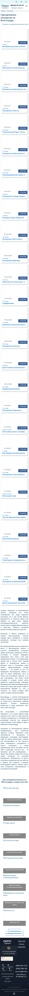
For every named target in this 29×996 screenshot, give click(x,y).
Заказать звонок (17, 8)
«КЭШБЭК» (21, 947)
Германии (4, 691)
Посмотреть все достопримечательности (13, 932)
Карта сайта (7, 981)
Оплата (21, 944)
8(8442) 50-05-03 (17, 5)
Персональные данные (7, 974)
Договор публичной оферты (7, 977)
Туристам (21, 941)
